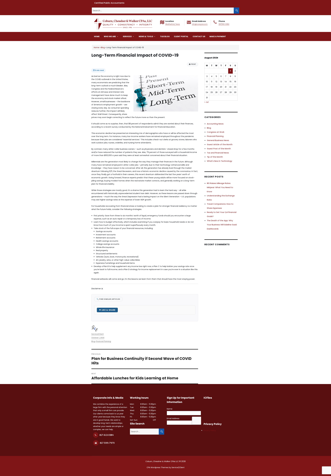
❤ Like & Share (107, 310)
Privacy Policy (210, 430)
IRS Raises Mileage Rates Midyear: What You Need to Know (220, 187)
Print (192, 64)
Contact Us (199, 36)
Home (97, 36)
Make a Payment (217, 36)
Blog (103, 47)
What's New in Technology (219, 161)
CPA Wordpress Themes (157, 467)
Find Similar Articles (108, 299)
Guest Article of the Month (219, 144)
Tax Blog (165, 36)
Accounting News (215, 123)
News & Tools (146, 36)
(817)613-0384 (224, 24)
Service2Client (97, 334)
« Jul (206, 102)
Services (127, 36)
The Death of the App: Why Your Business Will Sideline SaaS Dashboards (222, 224)
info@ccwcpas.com (200, 24)
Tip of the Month (215, 156)
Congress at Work (215, 132)
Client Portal (181, 36)
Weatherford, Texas (172, 24)
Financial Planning (103, 341)
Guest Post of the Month (219, 148)
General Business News (218, 140)
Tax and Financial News (218, 152)
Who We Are (110, 36)
